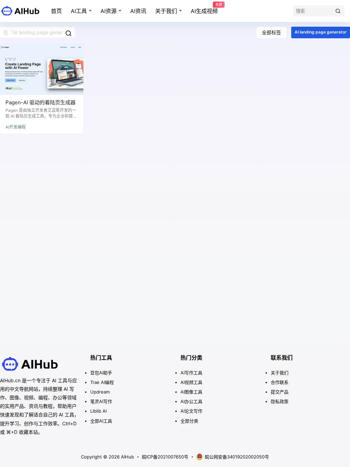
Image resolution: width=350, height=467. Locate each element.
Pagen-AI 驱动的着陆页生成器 (40, 102)
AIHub (127, 456)
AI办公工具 (191, 401)
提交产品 (279, 392)
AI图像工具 (191, 392)
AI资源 (108, 11)
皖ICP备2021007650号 (165, 456)
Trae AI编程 (102, 382)
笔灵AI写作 (101, 401)
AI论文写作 (191, 411)
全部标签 (271, 32)
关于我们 (166, 11)
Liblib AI (98, 411)
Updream (100, 392)
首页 (56, 11)
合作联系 (279, 382)
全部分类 (189, 421)
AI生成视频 (204, 8)
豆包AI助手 (101, 372)
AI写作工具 (191, 372)
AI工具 (79, 11)
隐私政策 (279, 401)
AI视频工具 (191, 382)
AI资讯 (138, 11)
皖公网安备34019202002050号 (237, 456)
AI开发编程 (15, 127)
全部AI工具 (101, 421)
